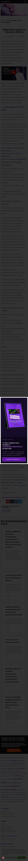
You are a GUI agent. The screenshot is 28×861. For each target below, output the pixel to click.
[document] (14, 430)
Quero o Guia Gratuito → (14, 459)
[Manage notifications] (3, 858)
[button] (26, 399)
